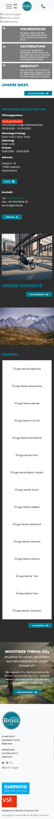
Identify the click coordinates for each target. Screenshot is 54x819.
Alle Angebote (37, 294)
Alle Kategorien (36, 93)
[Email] (3, 763)
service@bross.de (12, 205)
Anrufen (10, 217)
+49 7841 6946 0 (16, 198)
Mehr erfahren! (25, 692)
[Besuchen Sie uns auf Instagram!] (12, 763)
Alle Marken (38, 625)
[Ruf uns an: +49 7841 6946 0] (43, 6)
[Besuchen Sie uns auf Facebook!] (8, 763)
